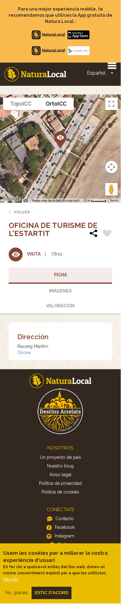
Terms (114, 200)
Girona (24, 352)
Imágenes (60, 290)
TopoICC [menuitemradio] (21, 103)
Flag (107, 234)
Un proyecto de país (60, 457)
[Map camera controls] (111, 167)
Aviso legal (60, 474)
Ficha (60, 274)
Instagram (64, 535)
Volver (22, 212)
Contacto (64, 518)
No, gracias (17, 592)
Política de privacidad (60, 483)
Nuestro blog (60, 465)
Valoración (60, 305)
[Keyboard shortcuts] (26, 201)
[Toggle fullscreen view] (111, 104)
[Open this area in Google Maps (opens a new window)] (12, 199)
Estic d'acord (51, 592)
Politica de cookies (60, 491)
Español (96, 73)
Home (35, 74)
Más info (10, 579)
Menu (111, 65)
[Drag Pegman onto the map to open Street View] (111, 189)
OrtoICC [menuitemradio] (56, 103)
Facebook (65, 527)
